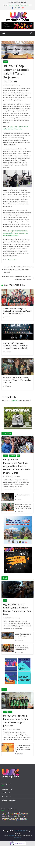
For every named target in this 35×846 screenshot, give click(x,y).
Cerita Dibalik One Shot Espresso (22, 496)
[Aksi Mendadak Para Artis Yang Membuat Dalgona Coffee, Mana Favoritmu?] (7, 508)
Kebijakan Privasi (6, 789)
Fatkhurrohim (12, 260)
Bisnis (5, 61)
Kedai (5, 600)
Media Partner (6, 797)
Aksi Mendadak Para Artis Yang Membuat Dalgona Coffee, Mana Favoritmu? (23, 506)
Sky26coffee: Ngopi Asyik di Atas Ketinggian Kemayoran (23, 636)
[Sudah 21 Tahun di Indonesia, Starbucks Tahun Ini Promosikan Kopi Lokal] (17, 359)
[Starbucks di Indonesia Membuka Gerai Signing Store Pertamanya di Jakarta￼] (17, 700)
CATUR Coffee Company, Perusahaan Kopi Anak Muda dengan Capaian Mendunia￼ (15, 345)
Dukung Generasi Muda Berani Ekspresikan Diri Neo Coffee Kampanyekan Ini (23, 748)
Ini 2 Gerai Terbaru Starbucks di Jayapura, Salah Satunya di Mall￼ (16, 278)
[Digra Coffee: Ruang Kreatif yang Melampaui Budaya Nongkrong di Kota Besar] (17, 589)
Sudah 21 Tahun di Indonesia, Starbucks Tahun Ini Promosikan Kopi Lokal (17, 380)
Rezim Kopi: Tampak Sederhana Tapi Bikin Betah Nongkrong (22, 648)
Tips (18, 455)
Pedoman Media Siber (8, 800)
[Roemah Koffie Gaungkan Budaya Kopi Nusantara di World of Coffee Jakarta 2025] (17, 290)
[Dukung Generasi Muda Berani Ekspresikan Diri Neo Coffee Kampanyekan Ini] (7, 749)
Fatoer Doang (16, 85)
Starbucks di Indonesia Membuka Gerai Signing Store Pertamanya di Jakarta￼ (15, 720)
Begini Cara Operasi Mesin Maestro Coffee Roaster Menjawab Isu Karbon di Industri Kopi (15, 233)
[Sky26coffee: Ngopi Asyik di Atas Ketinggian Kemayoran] (7, 637)
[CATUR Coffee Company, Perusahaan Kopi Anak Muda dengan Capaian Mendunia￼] (17, 325)
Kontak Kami (5, 793)
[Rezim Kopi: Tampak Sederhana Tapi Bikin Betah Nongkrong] (7, 649)
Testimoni (12, 455)
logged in (14, 400)
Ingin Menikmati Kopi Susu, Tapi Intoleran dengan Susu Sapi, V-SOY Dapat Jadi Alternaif (18, 269)
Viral (10, 711)
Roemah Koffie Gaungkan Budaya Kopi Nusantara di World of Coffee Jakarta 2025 (17, 311)
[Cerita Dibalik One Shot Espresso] (7, 497)
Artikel (5, 455)
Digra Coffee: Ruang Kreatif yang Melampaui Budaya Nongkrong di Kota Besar (17, 609)
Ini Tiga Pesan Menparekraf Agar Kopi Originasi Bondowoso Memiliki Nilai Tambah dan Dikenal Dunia (17, 466)
